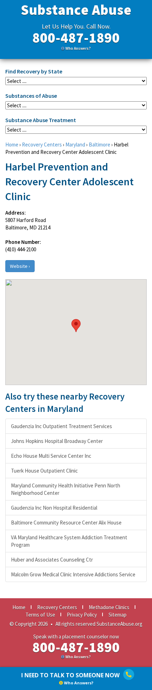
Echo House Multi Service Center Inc (51, 455)
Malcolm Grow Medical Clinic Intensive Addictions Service (73, 574)
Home (11, 144)
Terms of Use (40, 614)
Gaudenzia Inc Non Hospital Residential (54, 507)
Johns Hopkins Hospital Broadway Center (57, 441)
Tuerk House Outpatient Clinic (44, 470)
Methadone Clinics (109, 607)
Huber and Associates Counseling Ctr (52, 559)
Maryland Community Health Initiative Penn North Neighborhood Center (65, 489)
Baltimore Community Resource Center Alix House (66, 522)
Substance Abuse (76, 10)
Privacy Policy (82, 614)
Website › (20, 266)
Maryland (75, 144)
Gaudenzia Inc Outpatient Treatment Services (61, 426)
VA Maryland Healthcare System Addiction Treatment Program (69, 541)
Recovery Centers (42, 144)
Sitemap (118, 614)
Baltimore (99, 144)
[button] (76, 325)
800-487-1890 (76, 38)
